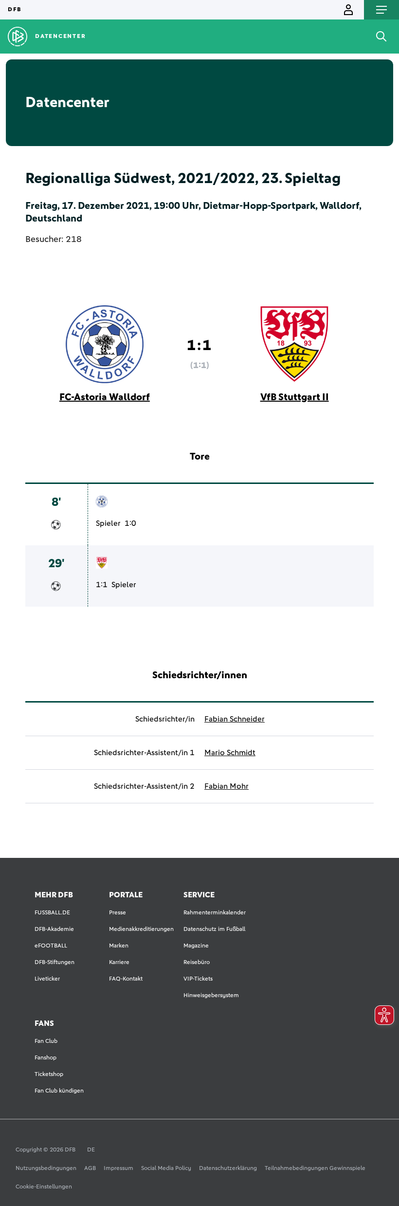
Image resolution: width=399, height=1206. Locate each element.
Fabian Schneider (234, 719)
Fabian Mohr (226, 786)
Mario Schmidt (229, 753)
